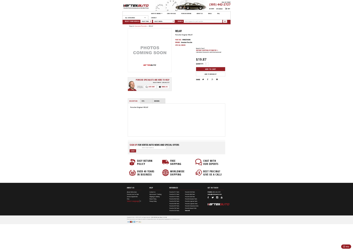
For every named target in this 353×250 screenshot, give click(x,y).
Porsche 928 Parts (190, 196)
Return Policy (152, 199)
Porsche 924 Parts (174, 210)
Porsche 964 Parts (174, 199)
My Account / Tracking (155, 194)
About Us (200, 13)
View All (187, 210)
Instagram (217, 197)
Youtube (222, 197)
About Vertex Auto (132, 192)
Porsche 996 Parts (174, 203)
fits (143, 101)
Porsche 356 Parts (174, 208)
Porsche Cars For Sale (133, 194)
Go (225, 21)
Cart (228, 9)
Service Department (132, 196)
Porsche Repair (186, 13)
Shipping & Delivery (154, 196)
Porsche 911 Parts (174, 192)
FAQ (218, 13)
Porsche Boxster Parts (191, 199)
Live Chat (151, 87)
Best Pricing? (212, 173)
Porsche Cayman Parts (191, 201)
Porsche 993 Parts (174, 201)
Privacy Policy (153, 201)
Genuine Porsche (141, 26)
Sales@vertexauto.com (215, 194)
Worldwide (177, 173)
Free (175, 162)
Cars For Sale (171, 13)
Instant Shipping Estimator (206, 50)
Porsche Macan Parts (191, 208)
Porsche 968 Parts (190, 194)
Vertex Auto (219, 204)
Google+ (212, 79)
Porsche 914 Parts (174, 196)
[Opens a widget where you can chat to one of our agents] (346, 246)
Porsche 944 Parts (190, 192)
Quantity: (199, 64)
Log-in (132, 113)
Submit (133, 151)
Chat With (210, 162)
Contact (154, 18)
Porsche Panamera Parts (191, 206)
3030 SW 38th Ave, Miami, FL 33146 (159, 217)
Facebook (207, 79)
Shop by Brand (156, 13)
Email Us (165, 87)
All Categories (130, 18)
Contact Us (152, 192)
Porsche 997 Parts (174, 206)
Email (217, 79)
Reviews (156, 101)
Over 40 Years (145, 173)
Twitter (203, 79)
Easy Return (145, 162)
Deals (210, 13)
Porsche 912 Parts (174, 194)
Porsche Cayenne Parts (191, 203)
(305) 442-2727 (220, 4)
